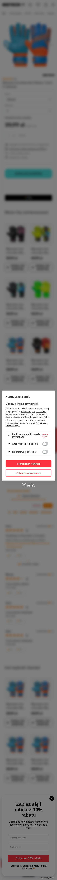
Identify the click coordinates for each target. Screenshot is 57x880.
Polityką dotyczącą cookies (33, 411)
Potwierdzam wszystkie (28, 463)
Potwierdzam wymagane (28, 473)
